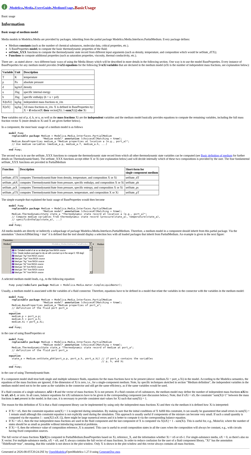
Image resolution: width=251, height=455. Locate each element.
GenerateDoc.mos (109, 451)
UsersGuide (43, 8)
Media (28, 8)
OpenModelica (57, 451)
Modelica (16, 8)
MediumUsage (63, 8)
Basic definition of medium (216, 155)
